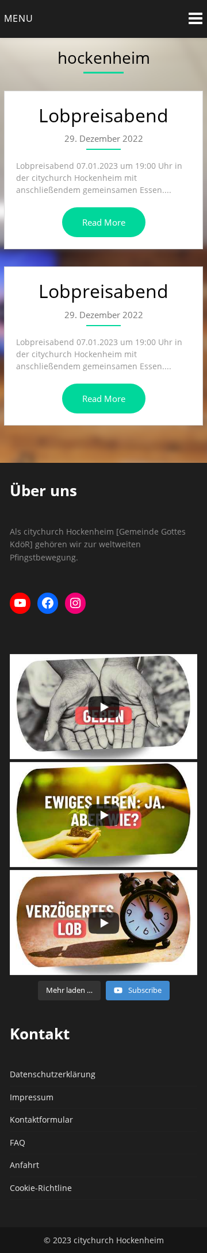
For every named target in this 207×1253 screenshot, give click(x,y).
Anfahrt (24, 1164)
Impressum (31, 1097)
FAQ (17, 1142)
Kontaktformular (41, 1119)
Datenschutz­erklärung (52, 1074)
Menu (18, 18)
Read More (103, 222)
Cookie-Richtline (41, 1187)
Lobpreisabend (103, 115)
